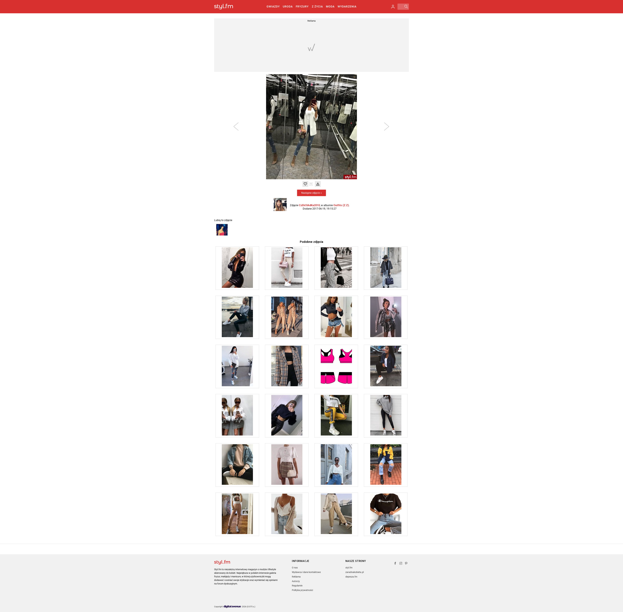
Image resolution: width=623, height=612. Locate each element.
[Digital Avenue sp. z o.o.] (232, 606)
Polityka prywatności (302, 590)
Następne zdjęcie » (311, 192)
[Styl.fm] (227, 7)
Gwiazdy (273, 6)
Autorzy (296, 581)
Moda (330, 6)
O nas (295, 567)
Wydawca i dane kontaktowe (306, 572)
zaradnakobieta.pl (354, 572)
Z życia (317, 6)
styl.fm (348, 567)
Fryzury (302, 6)
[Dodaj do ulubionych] (305, 184)
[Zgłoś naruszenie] (318, 184)
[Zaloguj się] (393, 6)
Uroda (288, 6)
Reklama (296, 576)
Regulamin (297, 585)
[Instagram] (400, 564)
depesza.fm (351, 576)
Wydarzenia (347, 6)
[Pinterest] (406, 564)
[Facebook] (395, 564)
